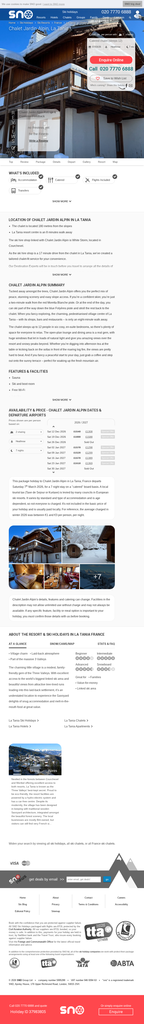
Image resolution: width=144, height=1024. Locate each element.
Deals (106, 17)
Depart (71, 161)
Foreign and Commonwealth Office (35, 941)
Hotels (54, 17)
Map (115, 161)
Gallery (87, 161)
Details (56, 161)
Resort (101, 161)
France (58, 22)
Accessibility (121, 904)
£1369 (89, 463)
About (56, 897)
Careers (121, 897)
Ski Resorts (43, 22)
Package (40, 161)
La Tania (71, 22)
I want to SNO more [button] (54, 4)
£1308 (89, 431)
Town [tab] (17, 771)
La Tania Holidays (22, 720)
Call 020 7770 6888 (111, 69)
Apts (77, 726)
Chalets (67, 17)
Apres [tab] (52, 771)
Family (94, 17)
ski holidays (58, 843)
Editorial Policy (22, 911)
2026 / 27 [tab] (81, 422)
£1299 (89, 452)
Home (12, 22)
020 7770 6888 (24, 1005)
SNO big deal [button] (132, 3)
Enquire (116, 1012)
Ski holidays (70, 11)
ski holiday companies (89, 951)
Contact (89, 897)
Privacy (56, 904)
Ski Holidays (26, 22)
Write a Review (38, 140)
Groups (81, 17)
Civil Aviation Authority (20, 929)
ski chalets (77, 843)
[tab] (18, 644)
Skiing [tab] (34, 771)
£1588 (89, 436)
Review (24, 161)
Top (11, 161)
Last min (119, 17)
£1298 (89, 447)
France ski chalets (103, 843)
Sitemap (55, 911)
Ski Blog (22, 904)
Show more (60, 274)
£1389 (89, 458)
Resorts (41, 17)
